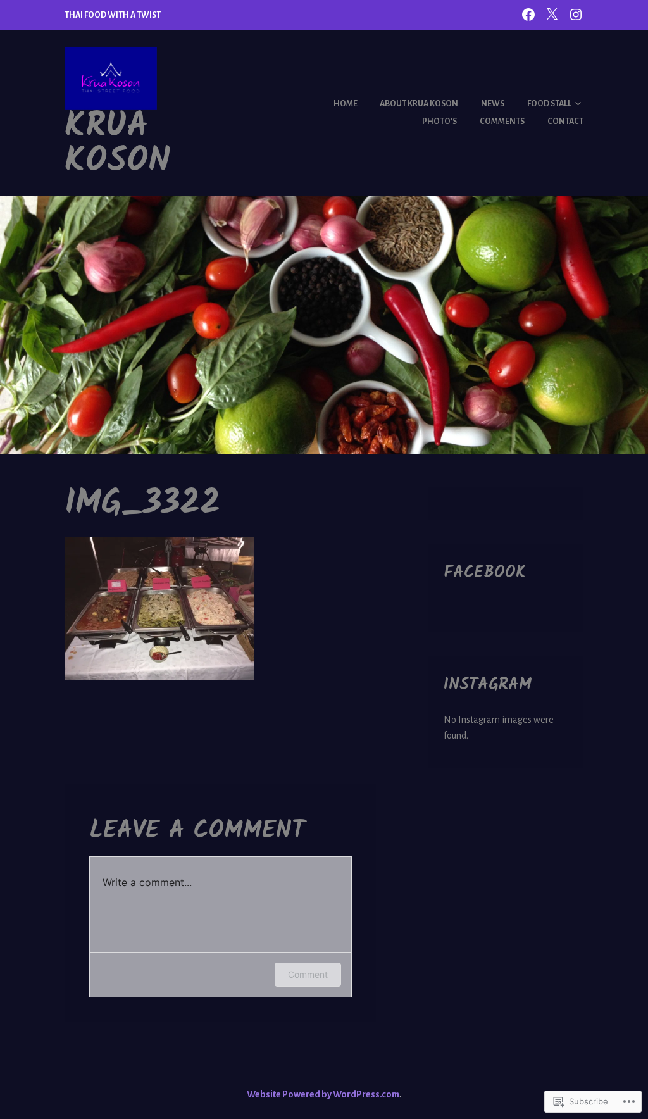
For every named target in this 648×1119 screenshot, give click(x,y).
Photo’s (439, 121)
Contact (565, 121)
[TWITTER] (551, 13)
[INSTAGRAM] (575, 13)
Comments (502, 121)
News (492, 103)
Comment (308, 974)
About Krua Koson (419, 103)
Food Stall (549, 103)
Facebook (485, 573)
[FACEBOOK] (528, 13)
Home (345, 103)
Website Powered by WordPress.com (323, 1094)
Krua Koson (117, 144)
